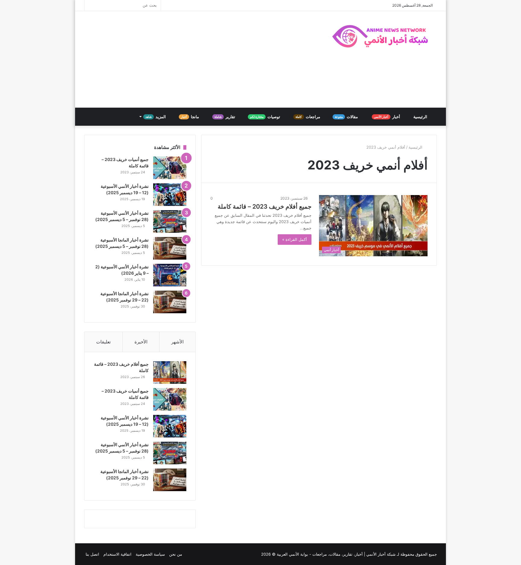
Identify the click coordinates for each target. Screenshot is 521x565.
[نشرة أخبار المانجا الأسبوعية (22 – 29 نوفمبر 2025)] (169, 302)
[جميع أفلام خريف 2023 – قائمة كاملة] (169, 372)
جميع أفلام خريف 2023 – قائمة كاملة (264, 206)
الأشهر (177, 342)
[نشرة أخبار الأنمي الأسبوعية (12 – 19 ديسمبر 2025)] (169, 194)
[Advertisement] (200, 59)
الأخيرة (140, 342)
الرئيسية (420, 116)
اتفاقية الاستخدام (117, 554)
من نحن (175, 554)
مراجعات (308, 116)
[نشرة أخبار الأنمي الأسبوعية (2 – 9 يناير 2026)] (169, 275)
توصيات (265, 116)
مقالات (347, 116)
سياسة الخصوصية (150, 554)
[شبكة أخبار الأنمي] (381, 36)
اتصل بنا (92, 554)
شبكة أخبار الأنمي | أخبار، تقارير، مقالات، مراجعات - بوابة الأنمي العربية (336, 554)
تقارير (225, 116)
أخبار (387, 116)
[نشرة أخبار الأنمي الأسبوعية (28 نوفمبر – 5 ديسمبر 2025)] (169, 221)
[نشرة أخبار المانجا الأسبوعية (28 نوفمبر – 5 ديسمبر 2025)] (169, 248)
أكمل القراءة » (294, 239)
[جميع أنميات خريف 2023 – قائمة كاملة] (169, 167)
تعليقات (103, 342)
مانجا (190, 116)
